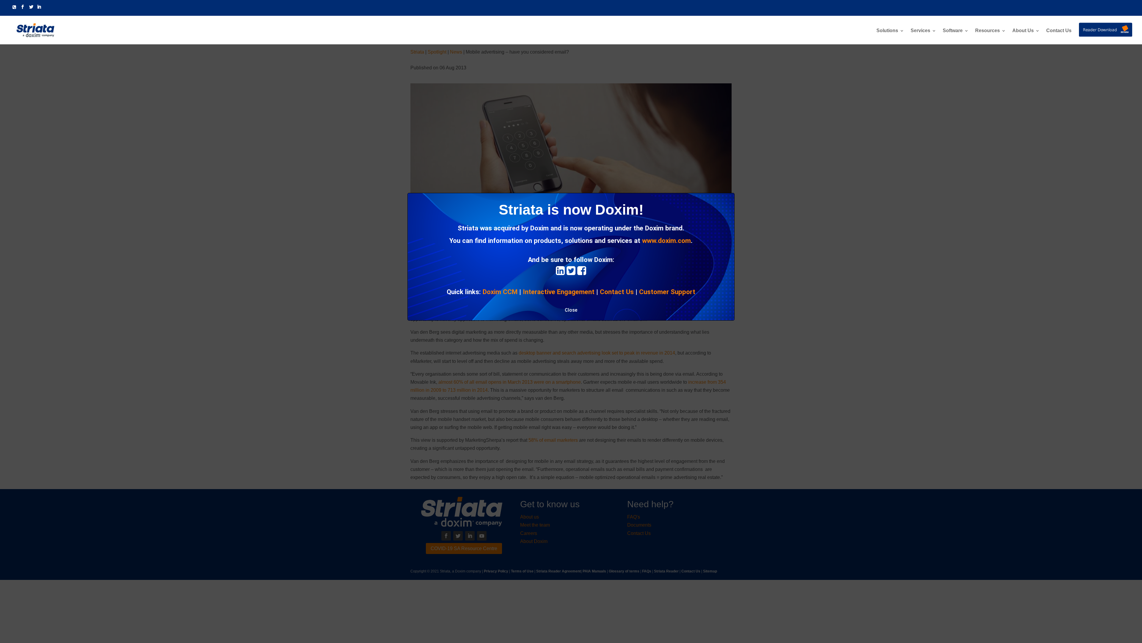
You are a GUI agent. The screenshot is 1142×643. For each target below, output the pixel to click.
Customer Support (667, 292)
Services (920, 31)
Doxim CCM (500, 292)
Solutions (887, 31)
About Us (1023, 31)
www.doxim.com (666, 240)
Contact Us (1059, 31)
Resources (987, 31)
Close (571, 310)
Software (953, 31)
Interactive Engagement (558, 292)
